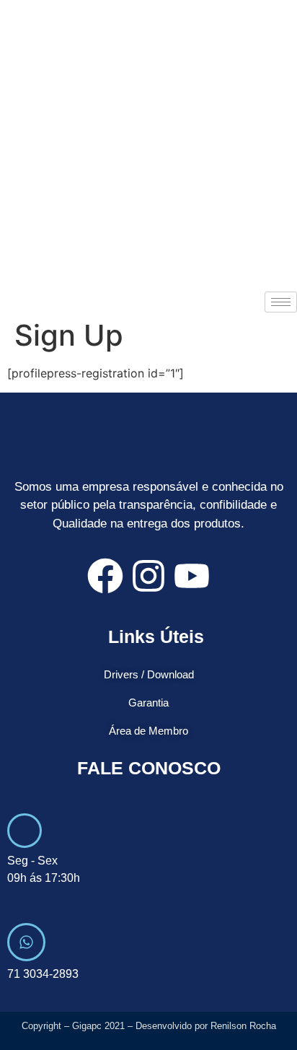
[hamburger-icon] (281, 302)
